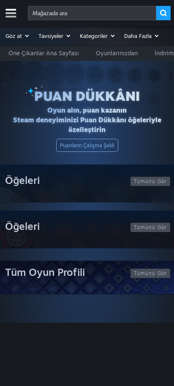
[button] (17, 36)
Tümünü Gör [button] (150, 181)
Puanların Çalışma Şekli (87, 145)
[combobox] (92, 13)
